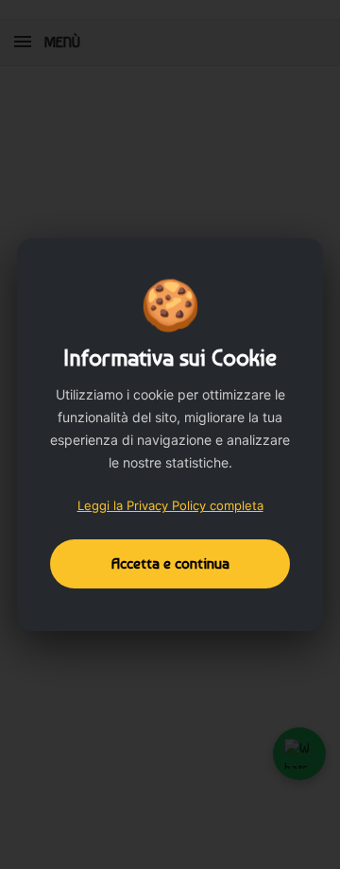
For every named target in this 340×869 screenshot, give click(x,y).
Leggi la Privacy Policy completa (170, 505)
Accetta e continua (170, 563)
